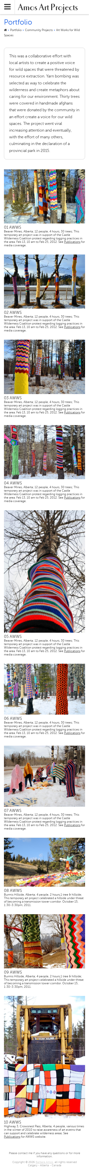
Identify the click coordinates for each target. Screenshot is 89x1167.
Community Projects (39, 30)
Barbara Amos (44, 1162)
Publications (72, 242)
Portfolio (16, 30)
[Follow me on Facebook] (57, 1044)
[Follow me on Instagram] (81, 1044)
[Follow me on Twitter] (69, 1044)
